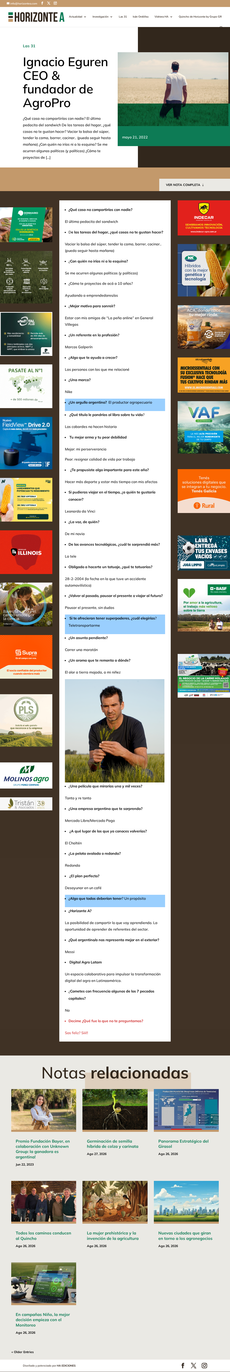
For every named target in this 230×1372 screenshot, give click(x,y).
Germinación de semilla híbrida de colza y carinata (112, 1144)
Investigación (100, 16)
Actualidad (75, 16)
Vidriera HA (161, 16)
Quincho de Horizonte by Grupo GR (200, 16)
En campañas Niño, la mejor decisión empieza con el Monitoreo (43, 1320)
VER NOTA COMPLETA (183, 185)
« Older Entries (22, 1352)
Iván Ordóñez (141, 16)
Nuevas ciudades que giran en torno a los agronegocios (185, 1235)
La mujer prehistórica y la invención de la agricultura (113, 1235)
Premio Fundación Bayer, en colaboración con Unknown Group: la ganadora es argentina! (43, 1149)
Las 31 (123, 16)
